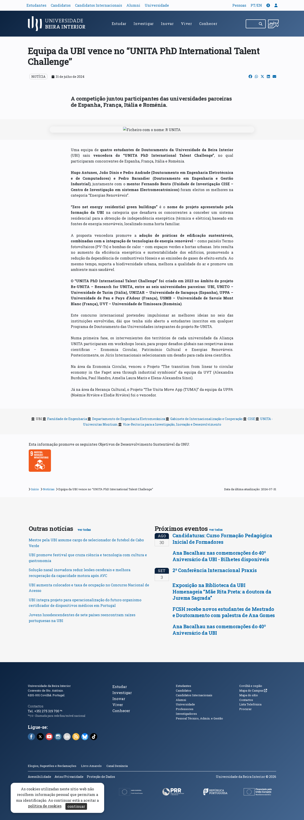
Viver (186, 23)
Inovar (167, 23)
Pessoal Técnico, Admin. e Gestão (199, 718)
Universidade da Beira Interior (49, 686)
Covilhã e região (250, 686)
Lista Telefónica (250, 704)
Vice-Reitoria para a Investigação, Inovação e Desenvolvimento (172, 424)
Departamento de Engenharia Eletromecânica (128, 419)
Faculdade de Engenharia (67, 419)
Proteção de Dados (101, 777)
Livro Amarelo (91, 766)
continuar (76, 806)
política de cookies (44, 806)
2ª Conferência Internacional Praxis (214, 570)
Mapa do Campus (253, 690)
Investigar (144, 23)
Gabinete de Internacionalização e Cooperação (206, 419)
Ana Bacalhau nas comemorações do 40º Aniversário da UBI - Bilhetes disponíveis (220, 556)
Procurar (245, 709)
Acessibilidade (39, 777)
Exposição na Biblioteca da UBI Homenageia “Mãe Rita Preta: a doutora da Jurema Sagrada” (221, 591)
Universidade (157, 5)
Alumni (133, 5)
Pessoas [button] (239, 5)
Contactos (35, 706)
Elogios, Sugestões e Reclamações (52, 766)
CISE (251, 419)
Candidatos (61, 5)
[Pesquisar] (261, 23)
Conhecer (208, 23)
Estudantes (36, 5)
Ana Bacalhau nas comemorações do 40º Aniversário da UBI (219, 629)
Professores (184, 709)
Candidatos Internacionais (98, 5)
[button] (268, 5)
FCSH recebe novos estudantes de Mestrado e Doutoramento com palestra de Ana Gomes (223, 612)
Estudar (119, 23)
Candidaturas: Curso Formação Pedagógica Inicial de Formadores (222, 538)
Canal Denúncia (117, 766)
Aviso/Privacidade (69, 777)
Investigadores (186, 714)
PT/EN (256, 5)
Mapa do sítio (248, 695)
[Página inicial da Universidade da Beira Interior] (58, 23)
